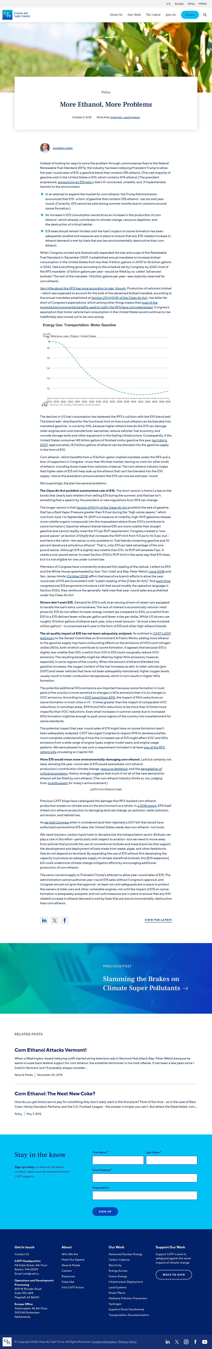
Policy (106, 92)
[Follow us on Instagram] (186, 1342)
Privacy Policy (128, 1342)
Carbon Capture (119, 1260)
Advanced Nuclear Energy (125, 1254)
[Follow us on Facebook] (195, 1342)
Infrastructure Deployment (126, 1282)
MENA (203, 4)
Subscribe (68, 1282)
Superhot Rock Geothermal (126, 1309)
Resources (68, 1276)
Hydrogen (116, 117)
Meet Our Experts (73, 1260)
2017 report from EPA (99, 697)
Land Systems (131, 117)
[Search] (205, 15)
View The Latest (158, 920)
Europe (179, 4)
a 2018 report (146, 806)
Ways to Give (174, 1275)
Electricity (115, 1265)
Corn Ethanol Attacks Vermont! (51, 1050)
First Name (100, 1152)
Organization (100, 1188)
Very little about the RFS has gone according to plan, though (83, 288)
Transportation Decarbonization (129, 1315)
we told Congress (56, 822)
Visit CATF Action (73, 1287)
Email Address (102, 1170)
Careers (67, 1271)
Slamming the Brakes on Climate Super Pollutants (141, 983)
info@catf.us (31, 1274)
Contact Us (22, 1254)
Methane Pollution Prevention (128, 1298)
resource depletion (114, 769)
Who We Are (70, 1254)
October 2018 (77, 576)
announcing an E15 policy (76, 182)
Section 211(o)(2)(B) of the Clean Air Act (119, 298)
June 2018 (156, 571)
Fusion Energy (118, 1276)
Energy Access (118, 1271)
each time (163, 581)
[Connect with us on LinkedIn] (167, 1342)
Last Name (153, 1152)
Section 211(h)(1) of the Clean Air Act (102, 507)
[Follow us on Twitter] (177, 1342)
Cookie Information (104, 1342)
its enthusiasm (58, 783)
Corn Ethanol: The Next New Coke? (55, 1094)
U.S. (168, 4)
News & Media (24, 1075)
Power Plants (117, 1293)
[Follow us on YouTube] (204, 1342)
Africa (191, 4)
